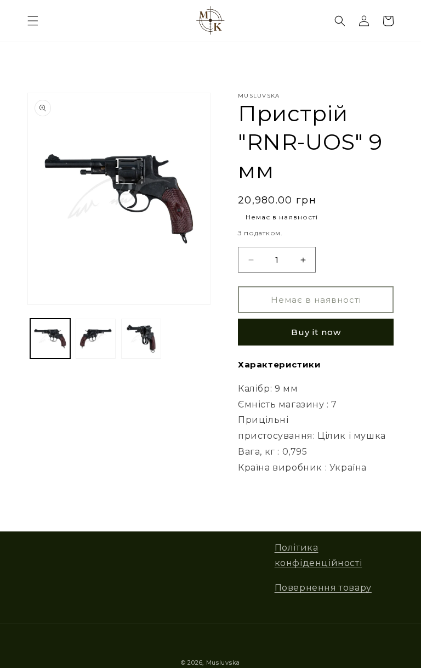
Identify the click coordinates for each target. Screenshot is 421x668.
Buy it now (316, 332)
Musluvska (223, 662)
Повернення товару (323, 587)
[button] (33, 21)
